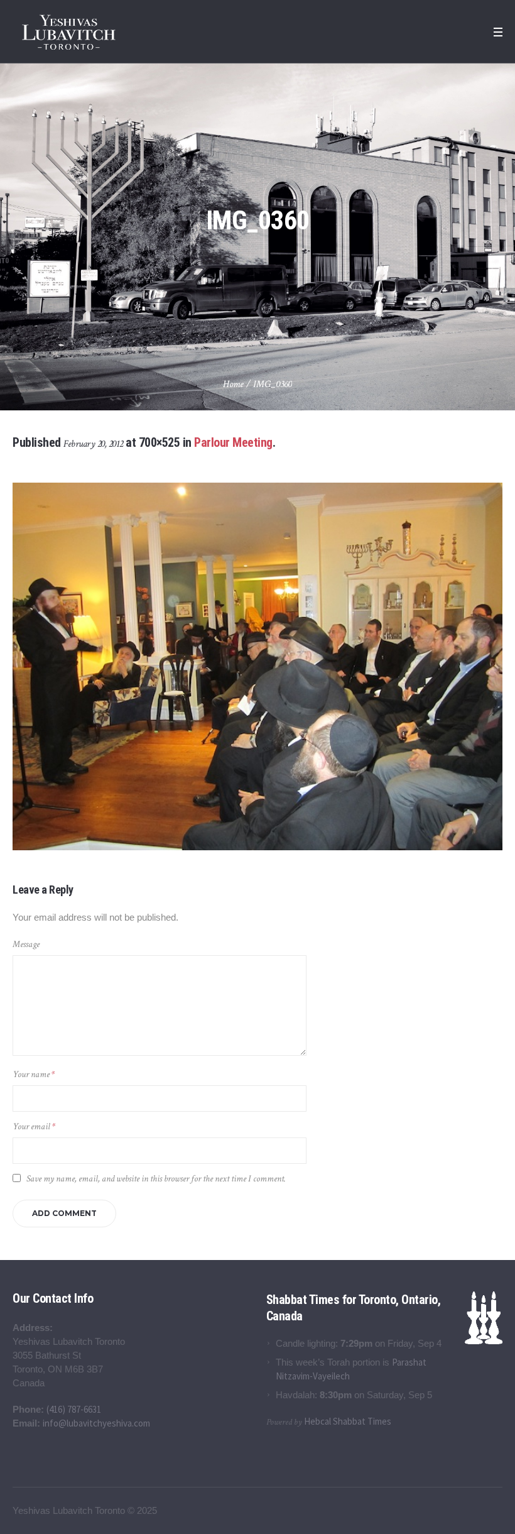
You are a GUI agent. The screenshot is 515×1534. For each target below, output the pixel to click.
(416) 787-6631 (73, 1409)
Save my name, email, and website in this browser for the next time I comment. (156, 1179)
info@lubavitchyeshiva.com (96, 1423)
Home (233, 384)
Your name (34, 1074)
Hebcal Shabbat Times (347, 1421)
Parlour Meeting (233, 442)
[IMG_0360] (257, 666)
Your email (34, 1126)
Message (26, 944)
